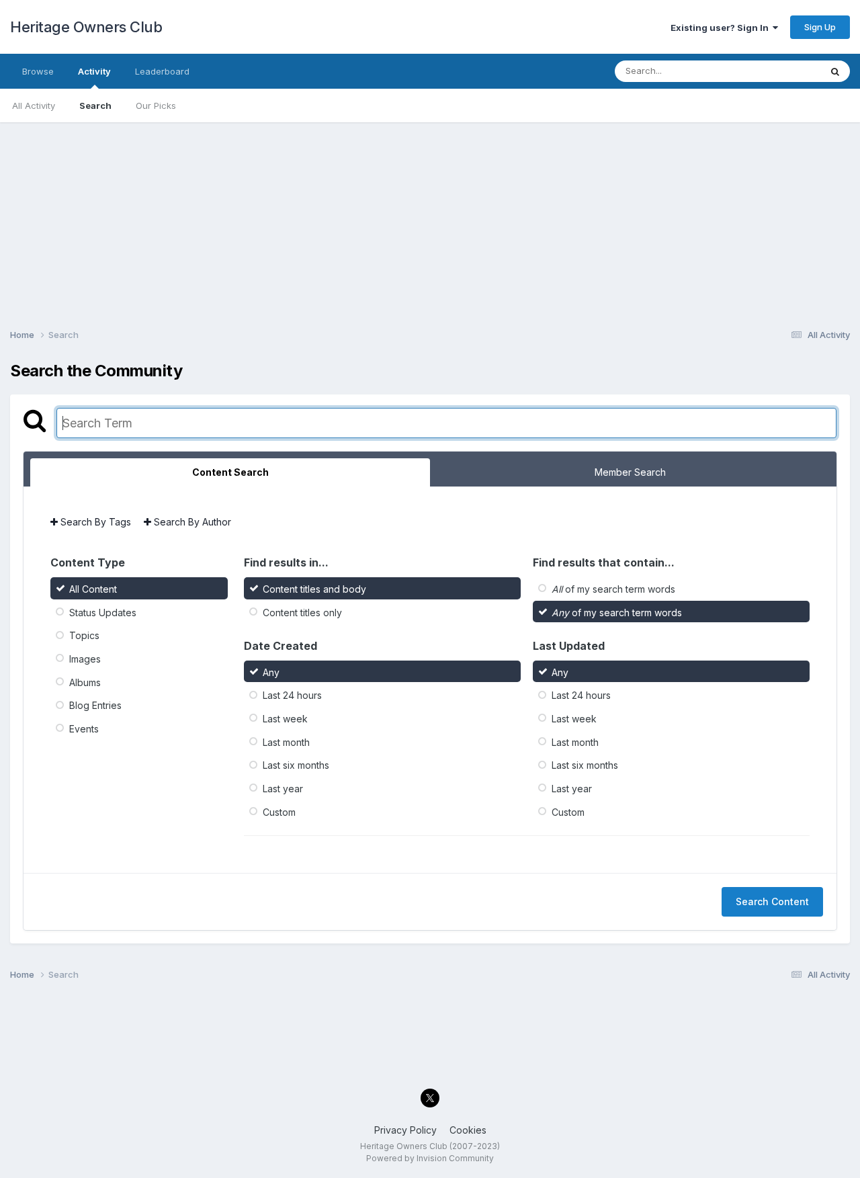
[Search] (835, 71)
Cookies (467, 1130)
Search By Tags (94, 522)
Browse (38, 71)
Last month (286, 741)
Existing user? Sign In (722, 27)
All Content (93, 589)
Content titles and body (314, 589)
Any (271, 671)
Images (85, 659)
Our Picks (156, 105)
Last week (285, 718)
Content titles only (302, 612)
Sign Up (820, 27)
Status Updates (102, 612)
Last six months (296, 765)
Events (84, 728)
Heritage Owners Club (86, 27)
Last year (283, 788)
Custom (279, 811)
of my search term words (613, 589)
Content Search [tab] (230, 472)
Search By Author (191, 522)
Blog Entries (95, 705)
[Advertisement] (430, 216)
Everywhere (778, 71)
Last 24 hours (292, 695)
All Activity (33, 105)
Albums (85, 681)
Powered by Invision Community (430, 1158)
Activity (94, 71)
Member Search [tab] (630, 472)
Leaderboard (162, 71)
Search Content (772, 901)
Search (95, 105)
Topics (84, 635)
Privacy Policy (405, 1130)
